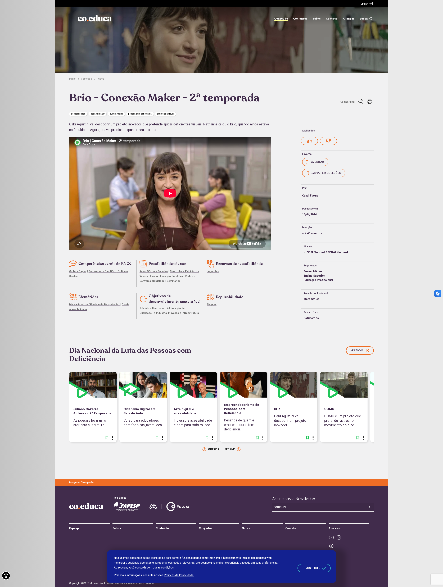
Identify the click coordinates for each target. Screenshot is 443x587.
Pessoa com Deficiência (140, 114)
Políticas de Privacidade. (179, 575)
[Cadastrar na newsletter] (369, 507)
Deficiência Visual (165, 114)
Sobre (317, 18)
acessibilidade (78, 114)
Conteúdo (281, 18)
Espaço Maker (98, 114)
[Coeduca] (95, 18)
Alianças (348, 18)
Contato (331, 18)
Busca (364, 18)
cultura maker (116, 114)
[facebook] (332, 546)
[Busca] (370, 18)
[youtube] (332, 537)
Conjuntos (300, 18)
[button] (309, 141)
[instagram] (340, 537)
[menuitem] (367, 3)
